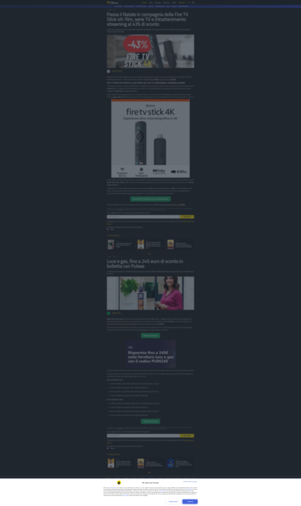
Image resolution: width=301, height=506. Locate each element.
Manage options (173, 501)
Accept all (190, 501)
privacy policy (125, 495)
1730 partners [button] (113, 487)
